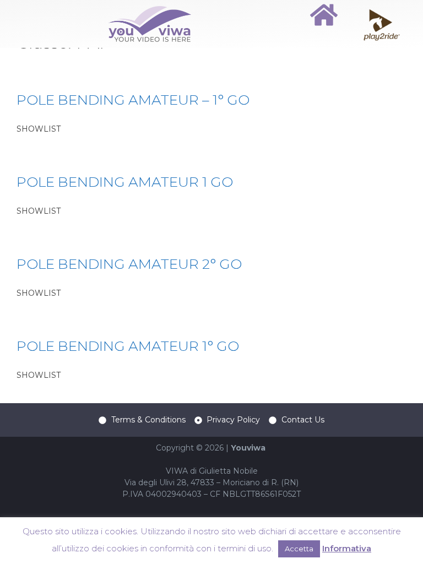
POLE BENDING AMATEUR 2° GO (129, 264)
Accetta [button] (299, 548)
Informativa (346, 548)
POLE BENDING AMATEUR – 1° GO (133, 99)
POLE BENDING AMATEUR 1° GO (128, 346)
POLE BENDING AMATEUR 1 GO (125, 181)
